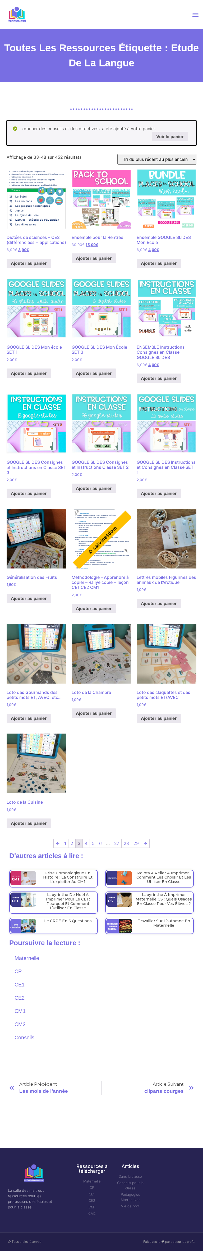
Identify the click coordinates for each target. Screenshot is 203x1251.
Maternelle (27, 958)
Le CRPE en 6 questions (68, 920)
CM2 (20, 1024)
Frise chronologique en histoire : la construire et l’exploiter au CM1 (68, 877)
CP (18, 971)
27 (116, 843)
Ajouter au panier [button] (29, 263)
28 (126, 843)
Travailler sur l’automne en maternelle (164, 923)
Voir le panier (170, 136)
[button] (195, 15)
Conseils (24, 1037)
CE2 (20, 998)
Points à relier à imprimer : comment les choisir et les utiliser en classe (163, 877)
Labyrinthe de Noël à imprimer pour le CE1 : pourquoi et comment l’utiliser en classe (68, 901)
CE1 (20, 985)
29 (136, 843)
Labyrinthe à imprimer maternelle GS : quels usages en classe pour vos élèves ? (164, 899)
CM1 (20, 1011)
